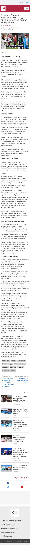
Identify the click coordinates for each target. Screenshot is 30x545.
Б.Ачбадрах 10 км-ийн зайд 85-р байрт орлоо (21, 411)
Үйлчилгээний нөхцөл (9, 528)
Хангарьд (5, 367)
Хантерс (13, 367)
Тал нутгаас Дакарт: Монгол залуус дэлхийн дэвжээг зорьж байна (20, 399)
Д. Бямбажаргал (15, 28)
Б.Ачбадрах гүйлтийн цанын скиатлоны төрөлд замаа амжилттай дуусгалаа (20, 424)
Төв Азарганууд (7, 364)
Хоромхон (5, 370)
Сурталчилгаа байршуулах (11, 521)
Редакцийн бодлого (8, 524)
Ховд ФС (20, 367)
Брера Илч (5, 361)
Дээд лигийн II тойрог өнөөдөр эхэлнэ (21, 379)
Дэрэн (13, 361)
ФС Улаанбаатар (19, 364)
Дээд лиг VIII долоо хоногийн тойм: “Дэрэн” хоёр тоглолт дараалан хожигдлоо (8, 381)
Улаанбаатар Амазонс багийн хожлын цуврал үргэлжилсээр (19, 438)
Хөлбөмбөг (7, 25)
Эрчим (13, 370)
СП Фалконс (21, 361)
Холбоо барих (6, 536)
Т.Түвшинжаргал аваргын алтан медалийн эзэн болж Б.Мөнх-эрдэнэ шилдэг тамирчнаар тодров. (21, 453)
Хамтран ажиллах (8, 532)
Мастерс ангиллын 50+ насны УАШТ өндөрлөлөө (20, 467)
